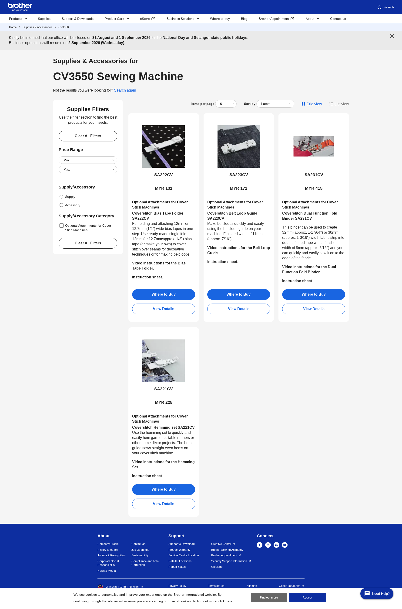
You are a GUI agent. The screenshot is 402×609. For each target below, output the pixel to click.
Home (13, 27)
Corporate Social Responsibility (108, 563)
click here (225, 601)
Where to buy (220, 19)
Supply (70, 196)
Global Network (129, 586)
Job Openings (140, 549)
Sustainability (139, 555)
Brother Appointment (274, 19)
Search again (125, 90)
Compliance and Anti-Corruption (145, 563)
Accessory (72, 205)
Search (388, 7)
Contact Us (138, 544)
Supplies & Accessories (37, 27)
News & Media (106, 570)
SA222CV (163, 174)
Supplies (44, 19)
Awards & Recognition (111, 555)
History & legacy (107, 549)
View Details (163, 309)
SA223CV (238, 174)
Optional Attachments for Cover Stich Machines (88, 228)
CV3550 (63, 27)
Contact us (338, 19)
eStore (145, 19)
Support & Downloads (78, 19)
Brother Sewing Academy (227, 549)
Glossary (216, 566)
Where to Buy (164, 294)
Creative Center (221, 544)
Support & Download (181, 544)
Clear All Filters (88, 136)
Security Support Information (229, 561)
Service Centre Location (183, 555)
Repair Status (177, 566)
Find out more (269, 597)
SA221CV (163, 389)
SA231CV (314, 174)
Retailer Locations (179, 561)
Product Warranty (179, 549)
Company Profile (108, 544)
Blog (244, 19)
